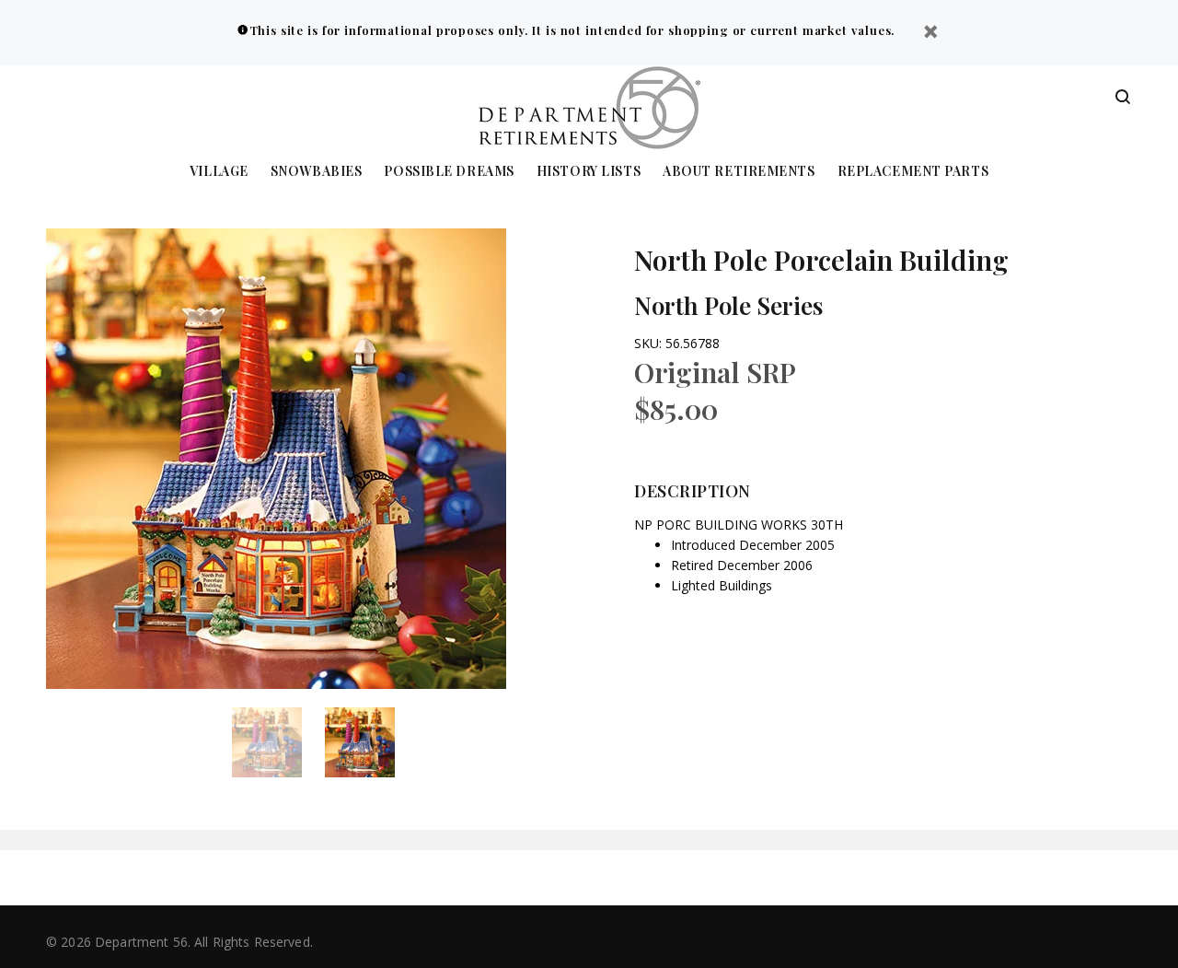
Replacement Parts (913, 172)
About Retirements (739, 172)
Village (219, 172)
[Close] (930, 33)
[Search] (1123, 97)
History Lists (589, 172)
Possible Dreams (449, 172)
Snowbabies (317, 172)
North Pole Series (728, 305)
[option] (278, 742)
